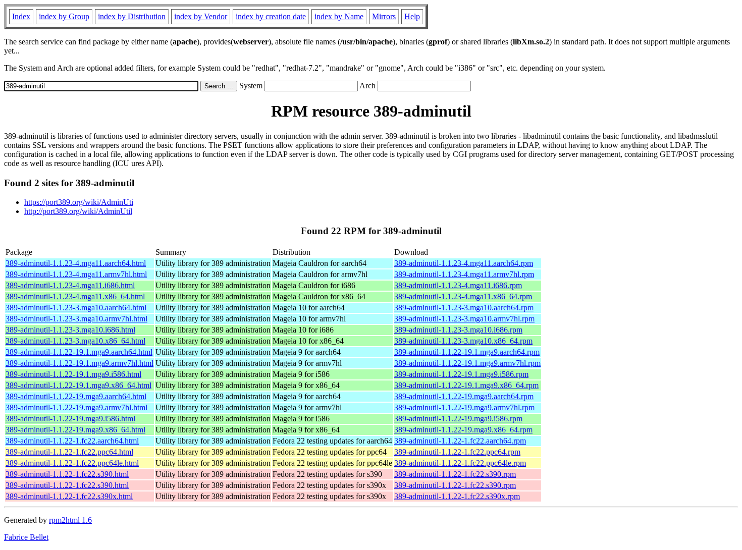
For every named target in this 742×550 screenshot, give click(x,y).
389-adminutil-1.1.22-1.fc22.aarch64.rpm (460, 440)
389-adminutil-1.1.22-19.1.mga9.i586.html (73, 374)
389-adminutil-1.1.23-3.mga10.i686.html (70, 329)
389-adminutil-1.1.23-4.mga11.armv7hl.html (76, 274)
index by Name (338, 16)
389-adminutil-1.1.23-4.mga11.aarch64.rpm (463, 263)
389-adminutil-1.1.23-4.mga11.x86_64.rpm (463, 296)
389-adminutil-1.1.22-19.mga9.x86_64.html (75, 429)
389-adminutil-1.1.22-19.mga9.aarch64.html (76, 396)
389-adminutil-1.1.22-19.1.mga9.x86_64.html (78, 385)
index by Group (64, 16)
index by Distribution (132, 16)
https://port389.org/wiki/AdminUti (78, 202)
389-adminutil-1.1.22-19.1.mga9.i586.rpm (461, 374)
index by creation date (271, 16)
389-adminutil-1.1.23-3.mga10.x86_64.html (75, 341)
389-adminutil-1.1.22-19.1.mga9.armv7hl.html (79, 363)
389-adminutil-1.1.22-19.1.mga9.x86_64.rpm (466, 385)
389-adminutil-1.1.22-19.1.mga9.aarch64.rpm (467, 352)
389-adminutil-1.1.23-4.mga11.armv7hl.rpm (464, 274)
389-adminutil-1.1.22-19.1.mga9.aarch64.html (79, 352)
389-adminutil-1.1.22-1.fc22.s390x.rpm (457, 496)
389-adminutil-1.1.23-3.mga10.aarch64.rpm (464, 307)
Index (21, 16)
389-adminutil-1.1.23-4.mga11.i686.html (70, 285)
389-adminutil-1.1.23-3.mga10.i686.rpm (458, 329)
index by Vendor (200, 16)
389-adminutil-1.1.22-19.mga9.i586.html (70, 418)
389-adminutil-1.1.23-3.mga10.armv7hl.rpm (464, 318)
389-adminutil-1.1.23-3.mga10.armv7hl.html (76, 318)
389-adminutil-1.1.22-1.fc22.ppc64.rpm (457, 452)
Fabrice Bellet (26, 537)
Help (412, 16)
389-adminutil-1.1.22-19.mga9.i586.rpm (458, 418)
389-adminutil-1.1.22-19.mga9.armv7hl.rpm (464, 407)
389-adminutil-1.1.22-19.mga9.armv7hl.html (76, 407)
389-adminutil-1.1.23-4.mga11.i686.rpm (458, 285)
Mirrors (384, 16)
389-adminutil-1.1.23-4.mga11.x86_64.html (75, 296)
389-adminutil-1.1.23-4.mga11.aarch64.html (76, 263)
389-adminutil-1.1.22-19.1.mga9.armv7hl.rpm (467, 363)
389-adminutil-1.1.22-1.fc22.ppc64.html (69, 452)
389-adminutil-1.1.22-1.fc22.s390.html (67, 474)
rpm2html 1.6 (70, 520)
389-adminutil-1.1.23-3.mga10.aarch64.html (76, 307)
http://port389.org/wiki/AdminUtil (78, 211)
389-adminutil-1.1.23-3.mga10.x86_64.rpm (463, 341)
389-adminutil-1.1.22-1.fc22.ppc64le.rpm (460, 463)
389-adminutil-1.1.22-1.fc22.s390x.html (69, 496)
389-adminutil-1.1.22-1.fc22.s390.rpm (455, 474)
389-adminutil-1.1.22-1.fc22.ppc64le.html (72, 463)
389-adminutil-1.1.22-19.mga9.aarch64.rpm (464, 396)
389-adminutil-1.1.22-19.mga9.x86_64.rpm (463, 429)
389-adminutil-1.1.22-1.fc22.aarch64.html (72, 440)
